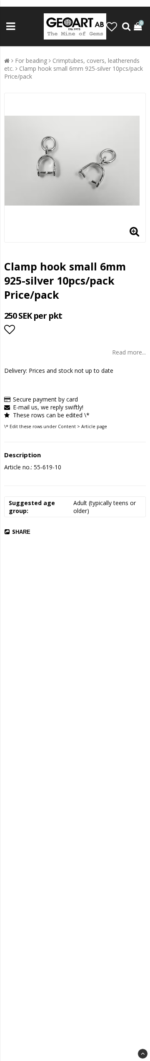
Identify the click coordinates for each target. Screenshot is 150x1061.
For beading (31, 60)
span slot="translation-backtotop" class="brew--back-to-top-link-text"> (143, 1054)
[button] (111, 26)
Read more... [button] (129, 352)
